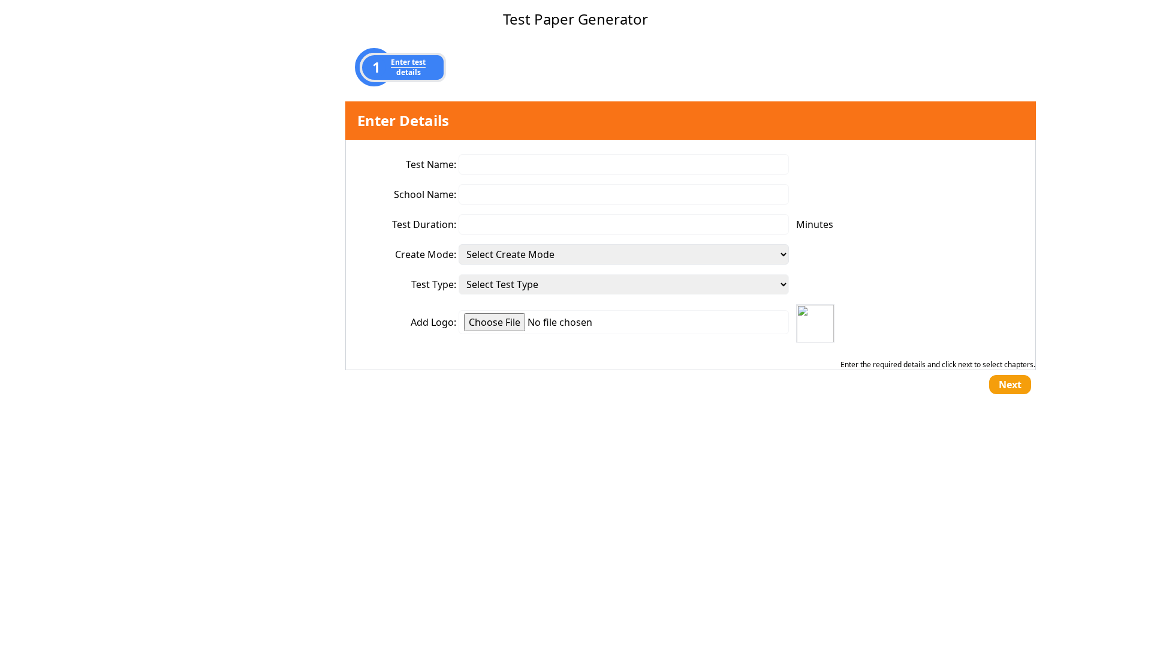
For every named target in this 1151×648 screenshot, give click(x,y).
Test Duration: (424, 224)
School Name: (425, 194)
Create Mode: (425, 254)
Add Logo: (433, 322)
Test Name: (431, 164)
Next (1010, 384)
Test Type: (433, 284)
